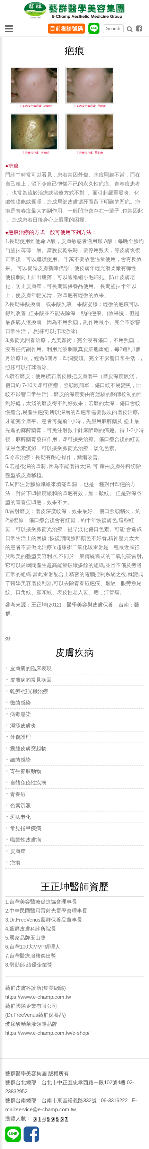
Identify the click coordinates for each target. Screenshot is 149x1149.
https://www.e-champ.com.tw (38, 997)
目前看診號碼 (66, 29)
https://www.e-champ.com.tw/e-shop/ (47, 1033)
